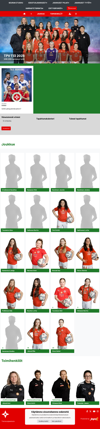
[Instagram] (76, 14)
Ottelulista (6, 128)
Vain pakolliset (56, 421)
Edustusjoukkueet (37, 3)
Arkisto (73, 8)
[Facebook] (86, 411)
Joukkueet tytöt (82, 3)
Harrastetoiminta (34, 8)
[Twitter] (89, 411)
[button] (7, 40)
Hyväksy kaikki (43, 421)
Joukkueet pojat (60, 3)
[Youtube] (93, 411)
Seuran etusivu (16, 3)
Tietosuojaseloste (8, 421)
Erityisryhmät (55, 8)
